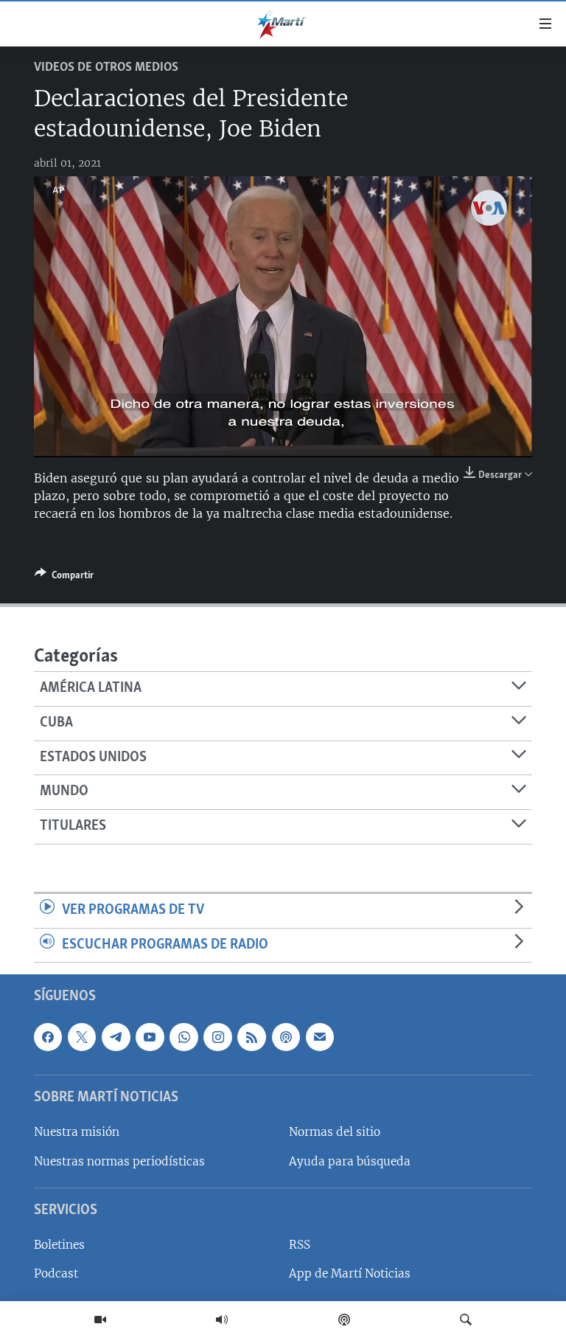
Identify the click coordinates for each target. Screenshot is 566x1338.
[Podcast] (344, 1319)
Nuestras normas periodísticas (119, 1161)
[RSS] (251, 1037)
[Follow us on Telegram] (116, 1037)
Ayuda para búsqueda (349, 1161)
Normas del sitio (334, 1133)
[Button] (64, 578)
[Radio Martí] (222, 1319)
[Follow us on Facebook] (48, 1037)
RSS (299, 1245)
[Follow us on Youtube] (150, 1037)
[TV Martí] (100, 1319)
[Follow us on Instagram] (217, 1037)
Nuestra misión (76, 1133)
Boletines (59, 1245)
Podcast (56, 1274)
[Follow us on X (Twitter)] (82, 1037)
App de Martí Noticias (349, 1274)
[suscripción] (320, 1037)
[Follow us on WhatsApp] (184, 1037)
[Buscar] (466, 1319)
